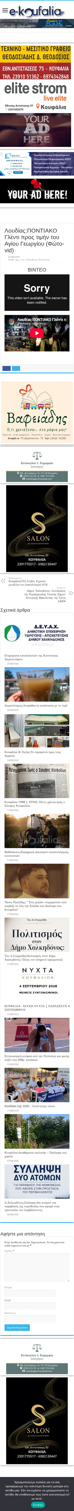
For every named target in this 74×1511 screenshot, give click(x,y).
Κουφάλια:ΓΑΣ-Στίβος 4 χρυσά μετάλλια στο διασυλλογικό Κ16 (28, 581)
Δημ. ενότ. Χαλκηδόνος (26, 259)
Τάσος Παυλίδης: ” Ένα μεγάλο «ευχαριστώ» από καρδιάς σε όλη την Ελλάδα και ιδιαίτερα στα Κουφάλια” (36, 905)
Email (8, 1300)
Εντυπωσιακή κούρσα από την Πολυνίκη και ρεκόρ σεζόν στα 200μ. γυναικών (37, 1058)
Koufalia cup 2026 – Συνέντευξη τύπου (30, 1106)
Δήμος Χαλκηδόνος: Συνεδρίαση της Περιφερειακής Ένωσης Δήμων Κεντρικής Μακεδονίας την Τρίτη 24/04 (44, 594)
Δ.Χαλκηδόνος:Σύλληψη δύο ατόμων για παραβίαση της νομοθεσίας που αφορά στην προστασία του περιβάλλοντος (32, 1206)
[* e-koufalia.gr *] (37, 11)
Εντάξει (38, 1504)
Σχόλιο (9, 1250)
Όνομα (8, 1287)
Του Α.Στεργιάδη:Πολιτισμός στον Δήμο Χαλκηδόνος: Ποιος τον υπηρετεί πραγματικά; (34, 957)
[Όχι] (69, 1494)
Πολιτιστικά (44, 259)
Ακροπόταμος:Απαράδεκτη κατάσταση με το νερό (36, 705)
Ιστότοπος (10, 1312)
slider (11, 259)
